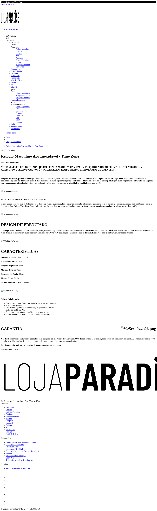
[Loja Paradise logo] (10, 25)
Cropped (19, 113)
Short (18, 120)
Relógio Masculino (23, 95)
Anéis (18, 56)
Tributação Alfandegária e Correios (19, 460)
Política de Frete (12, 447)
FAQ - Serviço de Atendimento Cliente (21, 442)
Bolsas (18, 62)
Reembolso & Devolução (16, 456)
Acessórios (15, 42)
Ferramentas (15, 78)
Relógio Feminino (23, 65)
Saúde (13, 124)
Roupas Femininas (18, 100)
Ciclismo (14, 73)
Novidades (15, 82)
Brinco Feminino (22, 60)
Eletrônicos (15, 76)
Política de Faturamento (15, 445)
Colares (19, 54)
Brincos (19, 51)
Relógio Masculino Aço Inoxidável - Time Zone (24, 146)
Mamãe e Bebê (16, 80)
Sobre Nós (10, 458)
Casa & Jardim (16, 71)
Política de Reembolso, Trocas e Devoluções (23, 451)
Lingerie (19, 122)
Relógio (14, 87)
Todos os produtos (23, 49)
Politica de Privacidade (15, 449)
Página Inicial (11, 133)
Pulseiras (19, 58)
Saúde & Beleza (17, 126)
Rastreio (9, 453)
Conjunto (19, 111)
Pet (12, 84)
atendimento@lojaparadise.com (18, 468)
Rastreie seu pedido (8, 4)
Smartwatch (15, 129)
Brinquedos (15, 69)
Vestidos (19, 109)
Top (17, 118)
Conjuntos (20, 67)
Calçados (19, 115)
